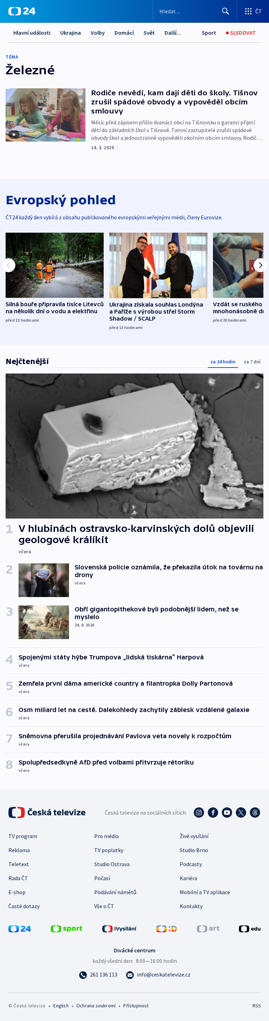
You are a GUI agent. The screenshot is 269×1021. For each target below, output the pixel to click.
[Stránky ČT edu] (250, 928)
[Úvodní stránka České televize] (47, 812)
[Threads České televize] (255, 812)
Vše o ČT (104, 906)
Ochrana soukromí (96, 1005)
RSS (257, 1005)
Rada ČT (18, 878)
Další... (173, 32)
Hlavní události (31, 32)
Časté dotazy (24, 906)
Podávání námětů (115, 892)
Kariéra (188, 878)
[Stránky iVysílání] (119, 928)
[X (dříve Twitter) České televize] (241, 812)
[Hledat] (225, 11)
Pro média (106, 836)
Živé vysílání (194, 836)
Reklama (19, 850)
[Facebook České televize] (213, 812)
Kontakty (191, 906)
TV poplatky (108, 850)
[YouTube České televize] (227, 812)
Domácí (124, 32)
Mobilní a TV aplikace (205, 892)
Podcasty (191, 864)
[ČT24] (21, 11)
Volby (98, 32)
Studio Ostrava (112, 864)
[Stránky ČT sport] (66, 928)
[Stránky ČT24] (19, 928)
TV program (22, 836)
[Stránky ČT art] (208, 928)
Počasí (102, 878)
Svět (149, 32)
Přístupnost (136, 1005)
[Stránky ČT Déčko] (166, 928)
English (60, 1005)
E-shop (17, 892)
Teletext (18, 864)
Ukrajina (70, 32)
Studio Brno (194, 850)
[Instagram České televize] (199, 812)
